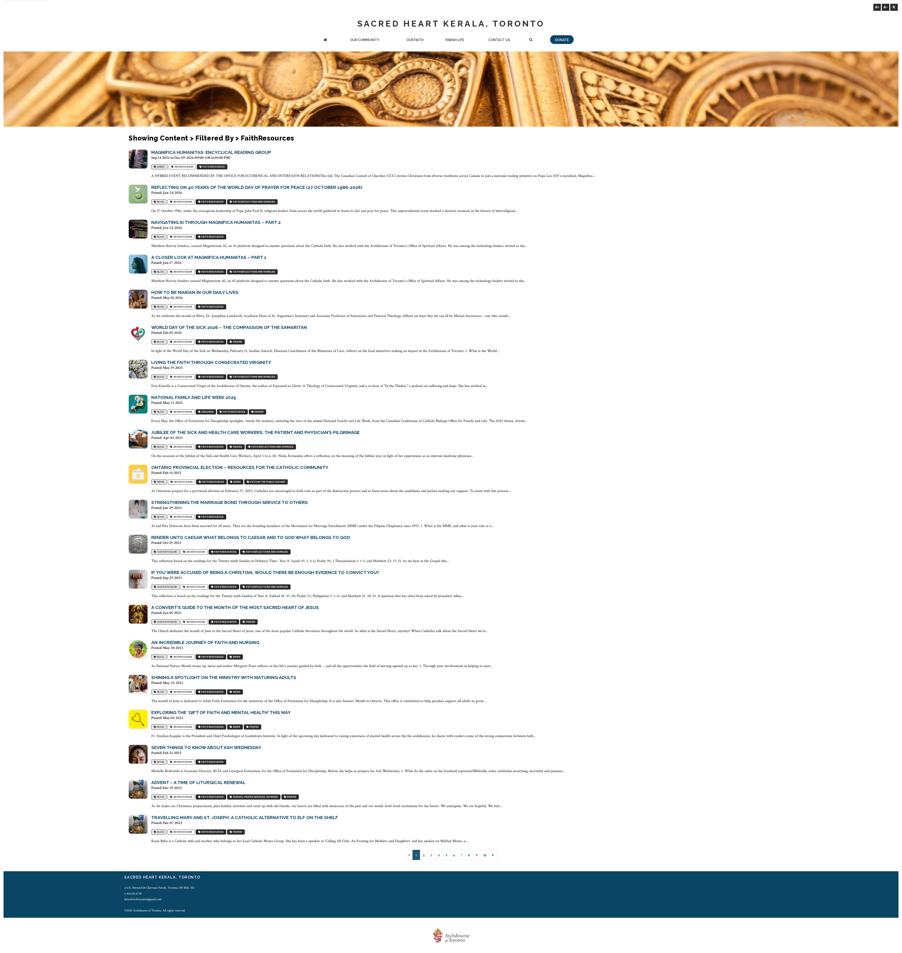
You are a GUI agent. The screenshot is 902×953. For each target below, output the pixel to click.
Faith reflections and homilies (253, 201)
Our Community (364, 40)
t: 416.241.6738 (133, 893)
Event (160, 166)
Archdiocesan (183, 166)
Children (207, 411)
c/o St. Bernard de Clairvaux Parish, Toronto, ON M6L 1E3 (159, 888)
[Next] (493, 855)
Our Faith (415, 40)
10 (484, 855)
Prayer (237, 341)
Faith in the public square (267, 481)
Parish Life (454, 40)
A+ (877, 7)
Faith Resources (213, 166)
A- (885, 7)
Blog (160, 201)
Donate (562, 40)
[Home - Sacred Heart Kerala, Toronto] (325, 40)
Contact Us (499, 40)
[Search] (531, 40)
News (160, 481)
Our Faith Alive (166, 552)
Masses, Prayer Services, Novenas (255, 797)
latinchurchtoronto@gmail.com (143, 899)
